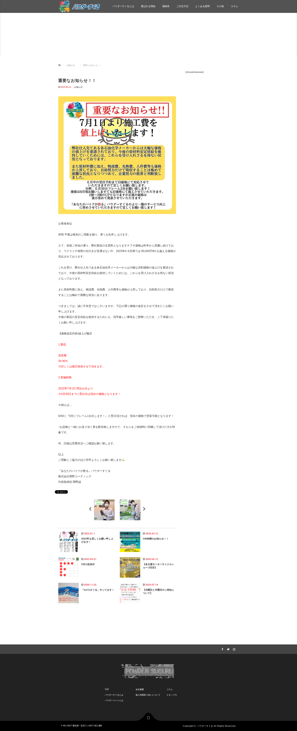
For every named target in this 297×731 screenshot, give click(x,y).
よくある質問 (202, 6)
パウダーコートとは (114, 700)
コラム (234, 6)
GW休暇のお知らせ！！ (156, 538)
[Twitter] (227, 648)
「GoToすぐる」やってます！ (97, 589)
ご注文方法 (182, 6)
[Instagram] (233, 648)
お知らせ (78, 87)
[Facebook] (221, 648)
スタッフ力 (172, 695)
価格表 (165, 6)
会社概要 (140, 689)
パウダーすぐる (205, 726)
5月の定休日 (88, 564)
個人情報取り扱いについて (148, 695)
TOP (107, 689)
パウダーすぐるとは (123, 6)
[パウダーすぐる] (79, 5)
